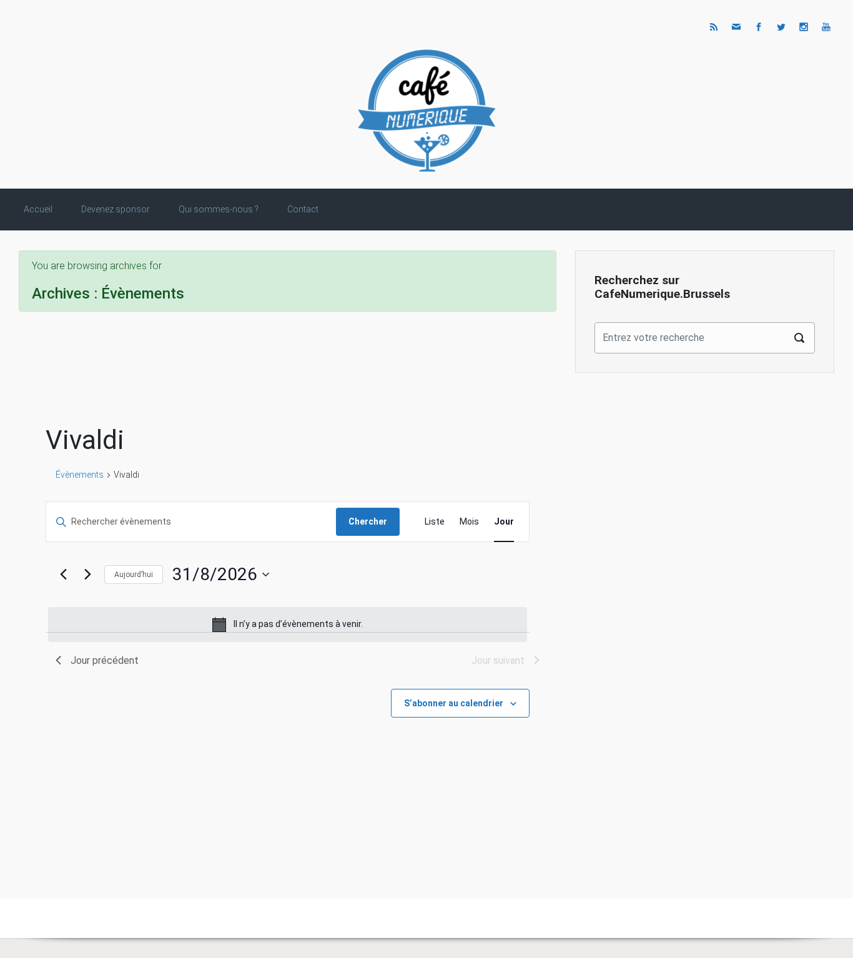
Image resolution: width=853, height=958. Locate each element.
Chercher (367, 521)
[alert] (287, 624)
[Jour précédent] (63, 574)
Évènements (80, 475)
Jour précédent (105, 660)
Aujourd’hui (133, 574)
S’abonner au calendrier (453, 703)
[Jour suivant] (87, 574)
